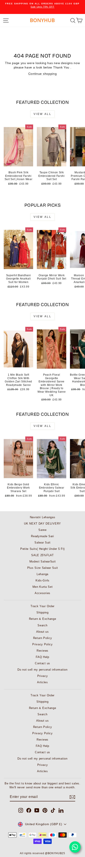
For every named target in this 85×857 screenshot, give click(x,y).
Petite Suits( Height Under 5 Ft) (42, 548)
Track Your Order (42, 606)
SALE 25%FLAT (42, 555)
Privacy (42, 676)
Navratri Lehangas (42, 517)
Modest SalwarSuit (42, 561)
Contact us (42, 663)
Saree (42, 530)
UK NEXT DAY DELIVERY (42, 523)
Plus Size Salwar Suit (42, 567)
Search (42, 625)
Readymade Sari (42, 536)
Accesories (42, 593)
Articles (42, 682)
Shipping (42, 612)
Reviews (42, 650)
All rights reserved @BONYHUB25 (42, 853)
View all (43, 114)
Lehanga (42, 574)
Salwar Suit (42, 542)
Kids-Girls (42, 580)
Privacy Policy (42, 644)
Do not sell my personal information (42, 669)
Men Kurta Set (42, 586)
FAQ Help (42, 657)
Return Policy (42, 638)
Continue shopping (42, 73)
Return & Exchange (42, 618)
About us (42, 631)
